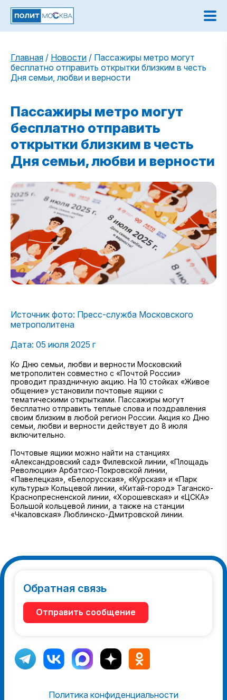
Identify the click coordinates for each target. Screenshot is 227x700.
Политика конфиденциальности (113, 694)
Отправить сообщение (86, 612)
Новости (69, 57)
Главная (27, 57)
